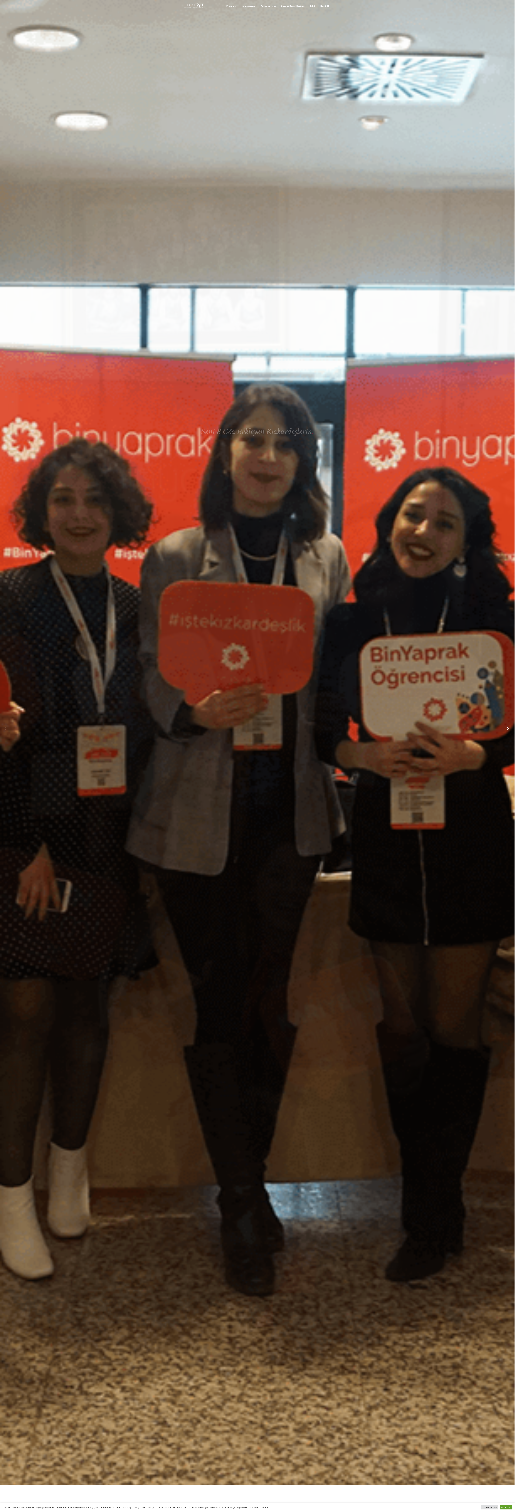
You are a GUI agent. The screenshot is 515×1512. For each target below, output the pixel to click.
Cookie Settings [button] (490, 1507)
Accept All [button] (505, 1507)
